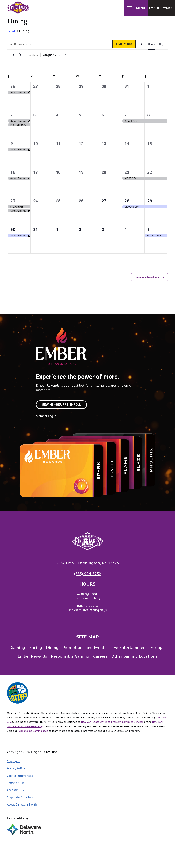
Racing (35, 647)
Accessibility (15, 790)
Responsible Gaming (70, 656)
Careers (100, 656)
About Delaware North (22, 804)
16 (12, 172)
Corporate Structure (20, 797)
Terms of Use (16, 782)
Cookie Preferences (20, 775)
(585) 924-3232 (87, 573)
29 (149, 201)
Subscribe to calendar (147, 277)
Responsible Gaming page (33, 730)
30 (12, 229)
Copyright (13, 761)
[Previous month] (13, 55)
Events (11, 31)
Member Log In (46, 416)
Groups (157, 647)
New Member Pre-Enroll (61, 405)
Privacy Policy (16, 768)
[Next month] (20, 55)
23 (12, 201)
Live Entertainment (128, 647)
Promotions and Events (84, 647)
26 (12, 86)
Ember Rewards (32, 656)
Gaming (18, 647)
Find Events (124, 44)
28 (127, 201)
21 (127, 172)
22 (149, 172)
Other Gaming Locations (134, 656)
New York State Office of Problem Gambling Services (112, 722)
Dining (52, 647)
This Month (33, 54)
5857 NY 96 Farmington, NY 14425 (87, 562)
